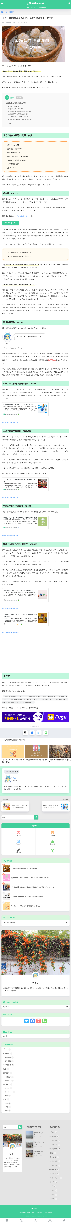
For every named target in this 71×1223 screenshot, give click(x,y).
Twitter (26, 1024)
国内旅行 (52, 844)
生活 (52, 852)
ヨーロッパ (9, 1092)
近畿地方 (9, 1080)
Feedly (44, 1024)
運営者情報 (22, 1212)
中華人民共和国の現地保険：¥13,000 (19, 111)
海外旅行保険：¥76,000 (15, 109)
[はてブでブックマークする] (39, 732)
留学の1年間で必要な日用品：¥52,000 (20, 119)
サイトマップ (31, 1212)
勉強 (5, 1069)
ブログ (6, 1049)
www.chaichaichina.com (10, 422)
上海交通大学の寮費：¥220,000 (18, 114)
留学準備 (22, 740)
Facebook (32, 1024)
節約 (7, 1110)
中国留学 (16, 740)
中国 (7, 1095)
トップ (63, 1221)
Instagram (38, 1024)
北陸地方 (9, 1077)
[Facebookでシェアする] (32, 732)
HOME (37, 1209)
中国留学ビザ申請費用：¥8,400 (18, 116)
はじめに (33, 7)
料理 (7, 1107)
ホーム (27, 7)
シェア (21, 1221)
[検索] (36, 817)
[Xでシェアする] (25, 732)
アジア (8, 1088)
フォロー (35, 1221)
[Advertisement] (35, 652)
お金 (7, 1103)
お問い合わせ (42, 7)
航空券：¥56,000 (13, 106)
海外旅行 (18, 844)
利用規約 (39, 1212)
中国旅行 (52, 835)
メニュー (50, 1221)
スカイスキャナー (22, 216)
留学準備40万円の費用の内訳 (16, 103)
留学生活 (9, 1061)
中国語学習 (8, 1065)
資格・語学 (18, 852)
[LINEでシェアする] (45, 732)
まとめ (8, 123)
